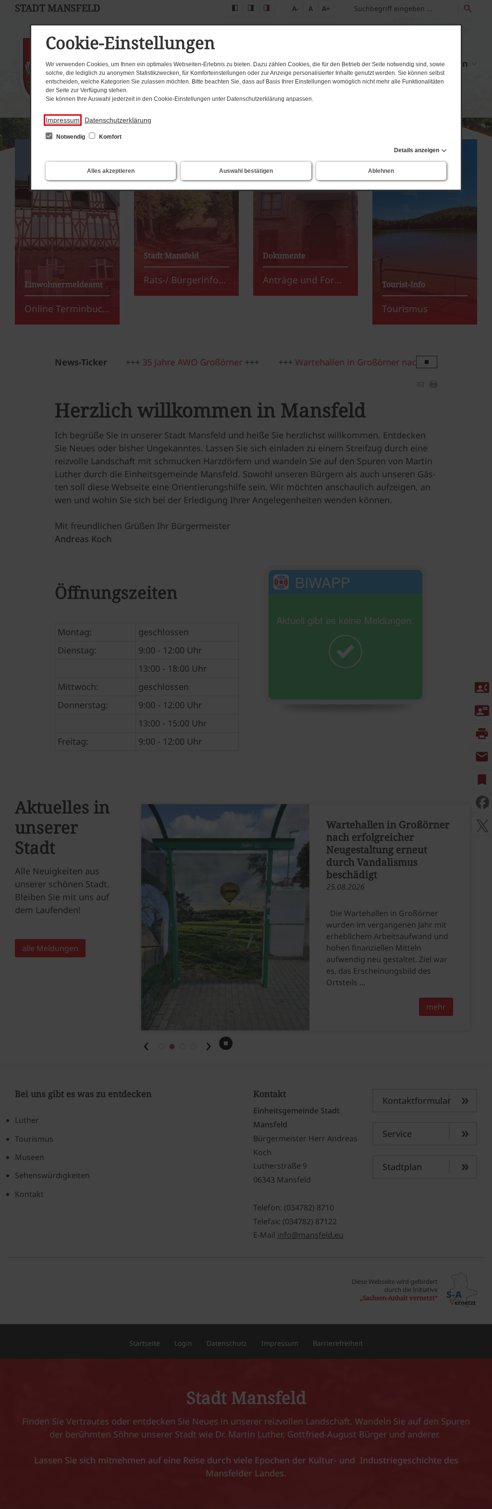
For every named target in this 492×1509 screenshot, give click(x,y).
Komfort (110, 136)
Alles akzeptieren (111, 171)
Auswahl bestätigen (246, 171)
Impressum (63, 120)
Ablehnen (381, 171)
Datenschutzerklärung (118, 120)
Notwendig (70, 136)
